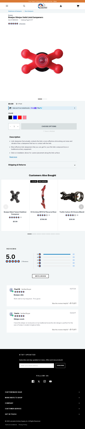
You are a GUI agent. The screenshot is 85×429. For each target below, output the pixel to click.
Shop (55, 1)
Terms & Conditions (11, 424)
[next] (81, 206)
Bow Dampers (29, 11)
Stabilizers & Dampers (15, 11)
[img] (9, 24)
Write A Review (40, 276)
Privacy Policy (23, 424)
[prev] (5, 206)
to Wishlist (50, 131)
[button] (0, 206)
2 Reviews (22, 23)
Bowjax (10, 15)
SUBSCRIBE (60, 365)
